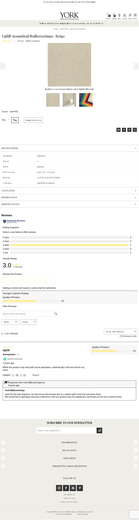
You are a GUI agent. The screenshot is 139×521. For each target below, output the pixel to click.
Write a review (33, 41)
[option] (53, 100)
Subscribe (99, 430)
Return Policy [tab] (9, 197)
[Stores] (119, 15)
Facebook (66, 488)
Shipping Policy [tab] (10, 204)
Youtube (73, 488)
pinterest (129, 130)
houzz (135, 130)
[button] (135, 15)
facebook (124, 130)
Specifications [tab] (9, 148)
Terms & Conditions (63, 514)
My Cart (108, 15)
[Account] (124, 15)
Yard (15, 120)
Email (118, 130)
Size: (4, 120)
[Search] (130, 15)
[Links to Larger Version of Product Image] (69, 64)
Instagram (59, 488)
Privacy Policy (82, 514)
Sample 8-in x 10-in (33, 120)
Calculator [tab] (7, 190)
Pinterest (80, 488)
